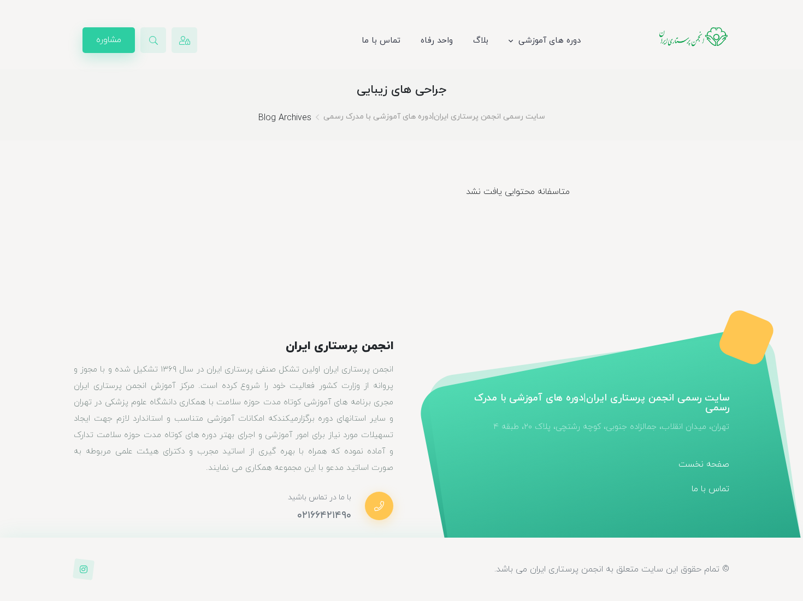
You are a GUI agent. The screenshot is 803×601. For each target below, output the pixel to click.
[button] (153, 40)
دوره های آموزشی (549, 40)
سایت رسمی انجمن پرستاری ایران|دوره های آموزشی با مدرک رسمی (434, 116)
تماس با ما (381, 40)
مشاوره (108, 40)
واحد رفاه (437, 40)
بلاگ (480, 40)
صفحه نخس (708, 464)
